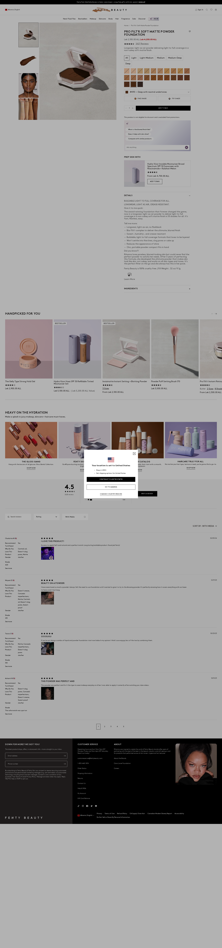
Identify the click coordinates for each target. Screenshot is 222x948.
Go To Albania (111, 487)
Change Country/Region (111, 494)
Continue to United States (111, 479)
